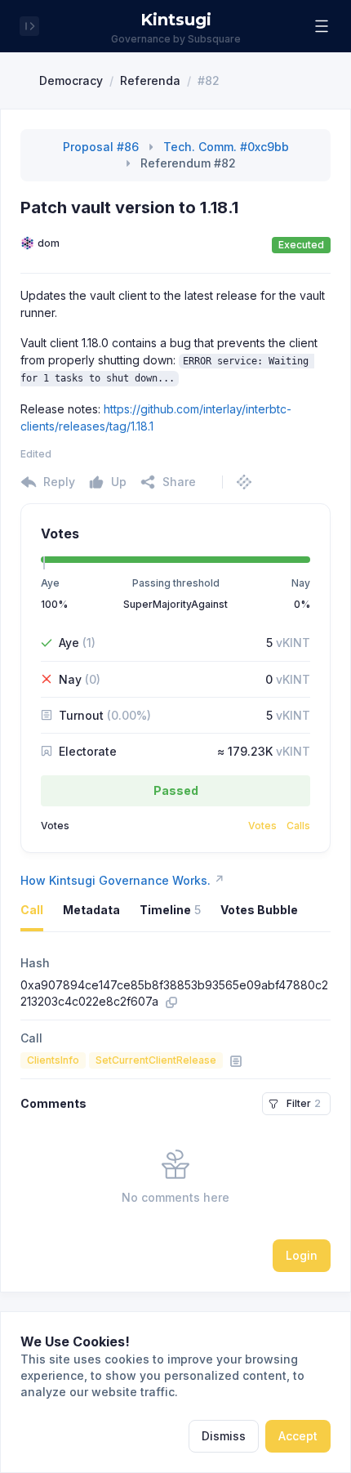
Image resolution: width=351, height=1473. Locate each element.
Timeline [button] (170, 910)
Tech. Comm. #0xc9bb (226, 147)
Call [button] (31, 910)
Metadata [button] (91, 910)
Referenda (150, 80)
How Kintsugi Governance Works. (122, 880)
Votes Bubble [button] (259, 910)
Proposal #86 (101, 147)
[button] (321, 26)
